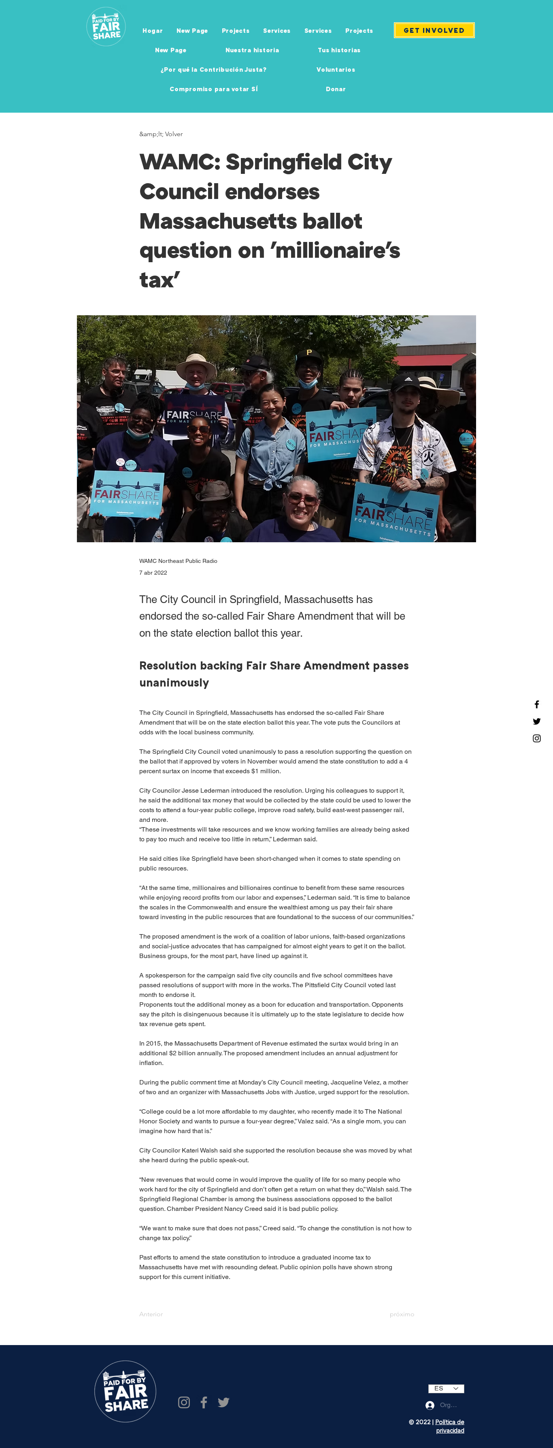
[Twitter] (537, 721)
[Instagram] (537, 738)
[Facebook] (537, 704)
